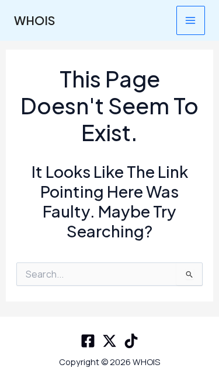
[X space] (109, 341)
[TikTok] (131, 341)
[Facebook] (88, 341)
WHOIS (34, 20)
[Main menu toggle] (190, 20)
